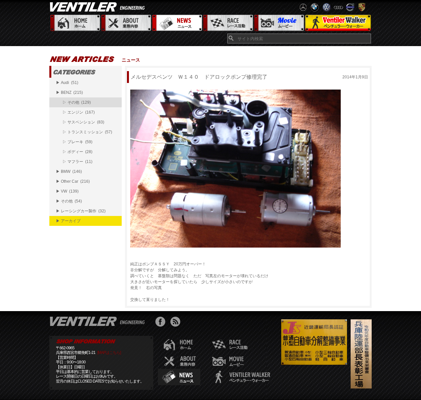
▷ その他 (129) (76, 102)
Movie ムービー (278, 23)
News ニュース (176, 23)
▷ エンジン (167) (78, 112)
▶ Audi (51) (67, 82)
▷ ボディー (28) (77, 151)
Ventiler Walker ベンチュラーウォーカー (338, 23)
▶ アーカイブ (68, 221)
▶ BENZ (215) (69, 92)
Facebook (162, 322)
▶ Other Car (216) (73, 181)
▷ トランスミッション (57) (87, 132)
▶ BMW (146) (69, 171)
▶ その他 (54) (69, 201)
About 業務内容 (125, 23)
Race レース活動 (227, 23)
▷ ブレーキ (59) (77, 142)
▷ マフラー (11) (77, 161)
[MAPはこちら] (109, 352)
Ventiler (98, 321)
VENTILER (98, 6)
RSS (176, 322)
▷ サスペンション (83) (83, 122)
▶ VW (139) (67, 191)
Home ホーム (74, 23)
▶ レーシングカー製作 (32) (81, 211)
